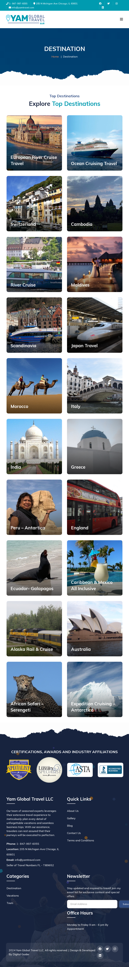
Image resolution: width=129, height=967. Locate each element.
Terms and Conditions (80, 840)
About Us (73, 811)
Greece (78, 467)
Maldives (80, 285)
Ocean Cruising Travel (94, 163)
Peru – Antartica (28, 528)
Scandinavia (23, 345)
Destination (14, 888)
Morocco (19, 406)
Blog (70, 825)
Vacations (13, 895)
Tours (10, 903)
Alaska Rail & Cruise (32, 649)
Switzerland (23, 224)
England (79, 528)
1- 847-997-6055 (18, 3)
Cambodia (81, 224)
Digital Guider (21, 954)
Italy (75, 406)
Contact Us (74, 833)
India (16, 467)
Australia (81, 649)
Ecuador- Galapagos (32, 588)
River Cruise (23, 285)
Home (55, 56)
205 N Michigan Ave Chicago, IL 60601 (56, 3)
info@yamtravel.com (22, 7)
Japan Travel (84, 345)
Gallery (71, 818)
